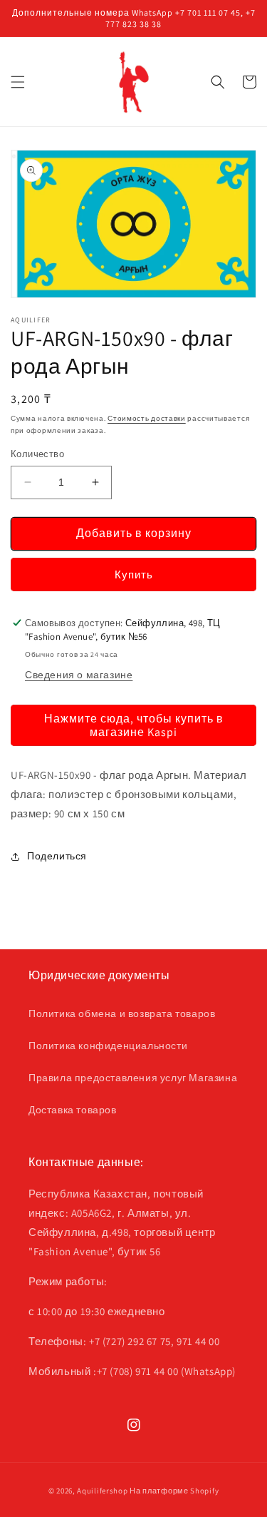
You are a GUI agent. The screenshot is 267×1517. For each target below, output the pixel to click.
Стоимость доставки (147, 418)
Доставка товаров (72, 1109)
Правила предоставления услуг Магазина (132, 1077)
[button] (17, 82)
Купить (134, 574)
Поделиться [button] (57, 855)
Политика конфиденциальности (107, 1045)
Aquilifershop (102, 1491)
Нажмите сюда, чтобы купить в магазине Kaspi (134, 725)
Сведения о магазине (78, 674)
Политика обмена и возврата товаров (121, 1013)
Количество (37, 454)
